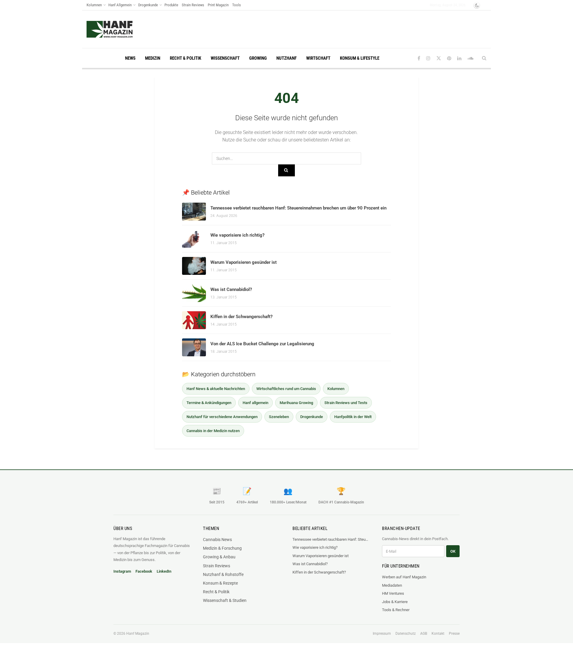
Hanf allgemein (255, 402)
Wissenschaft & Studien (225, 600)
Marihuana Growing (296, 402)
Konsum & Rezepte (220, 583)
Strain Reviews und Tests (345, 402)
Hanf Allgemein (120, 5)
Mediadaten (392, 585)
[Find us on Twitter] (438, 58)
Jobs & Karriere (395, 602)
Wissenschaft (225, 58)
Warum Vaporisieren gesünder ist (243, 262)
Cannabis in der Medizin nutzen (213, 431)
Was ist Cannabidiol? (231, 289)
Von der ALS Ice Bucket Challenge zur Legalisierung (262, 343)
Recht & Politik (185, 58)
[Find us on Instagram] (428, 58)
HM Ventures (393, 593)
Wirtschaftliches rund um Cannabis (286, 388)
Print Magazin (218, 5)
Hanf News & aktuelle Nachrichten (216, 388)
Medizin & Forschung (222, 548)
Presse (454, 633)
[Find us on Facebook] (419, 58)
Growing (258, 58)
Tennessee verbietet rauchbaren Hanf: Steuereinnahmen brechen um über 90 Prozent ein (298, 208)
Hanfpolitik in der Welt (353, 416)
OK (452, 551)
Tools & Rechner (395, 610)
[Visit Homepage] (121, 29)
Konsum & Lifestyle (359, 58)
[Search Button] (484, 58)
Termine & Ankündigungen (209, 402)
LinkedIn (164, 571)
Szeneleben (279, 416)
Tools (236, 5)
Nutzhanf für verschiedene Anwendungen (222, 416)
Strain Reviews (193, 5)
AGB (423, 633)
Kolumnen (94, 5)
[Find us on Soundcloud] (470, 58)
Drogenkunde (148, 5)
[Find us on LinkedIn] (459, 58)
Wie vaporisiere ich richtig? (237, 235)
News (130, 58)
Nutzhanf (286, 58)
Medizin (152, 58)
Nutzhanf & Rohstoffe (223, 574)
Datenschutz (405, 633)
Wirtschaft (318, 58)
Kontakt (438, 633)
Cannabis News (217, 539)
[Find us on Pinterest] (449, 58)
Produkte (171, 5)
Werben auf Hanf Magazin (404, 577)
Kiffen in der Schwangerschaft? (241, 316)
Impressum (382, 633)
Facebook (143, 571)
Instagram (122, 571)
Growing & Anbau (219, 556)
